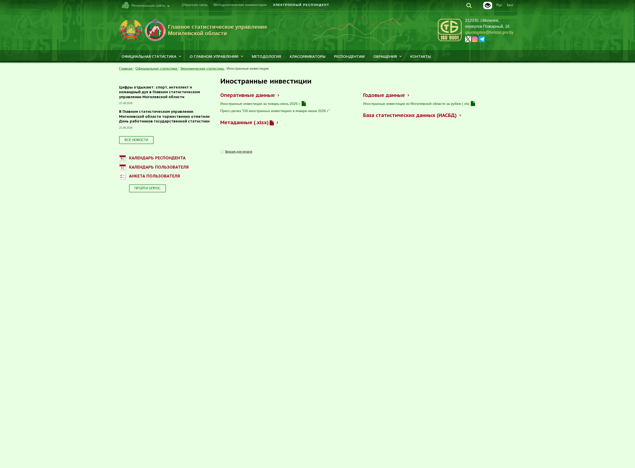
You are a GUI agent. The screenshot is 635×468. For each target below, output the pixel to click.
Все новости (136, 140)
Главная (126, 68)
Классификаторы (307, 56)
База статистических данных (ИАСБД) (409, 115)
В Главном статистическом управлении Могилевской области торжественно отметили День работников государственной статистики (164, 116)
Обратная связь (195, 5)
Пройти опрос (147, 188)
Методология (266, 56)
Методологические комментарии (240, 5)
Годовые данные (384, 95)
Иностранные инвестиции (248, 68)
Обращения (385, 56)
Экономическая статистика (202, 68)
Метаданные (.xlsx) (244, 122)
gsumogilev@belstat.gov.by (489, 32)
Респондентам (349, 56)
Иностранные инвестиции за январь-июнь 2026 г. (260, 104)
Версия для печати (238, 151)
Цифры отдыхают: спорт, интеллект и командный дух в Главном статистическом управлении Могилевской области (159, 92)
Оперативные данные (247, 95)
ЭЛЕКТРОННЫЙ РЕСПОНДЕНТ (301, 5)
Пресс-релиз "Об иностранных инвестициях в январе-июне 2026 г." (275, 111)
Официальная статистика (149, 56)
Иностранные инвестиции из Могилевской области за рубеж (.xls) (416, 104)
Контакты (420, 56)
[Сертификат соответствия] (450, 40)
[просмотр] (304, 104)
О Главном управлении (214, 56)
